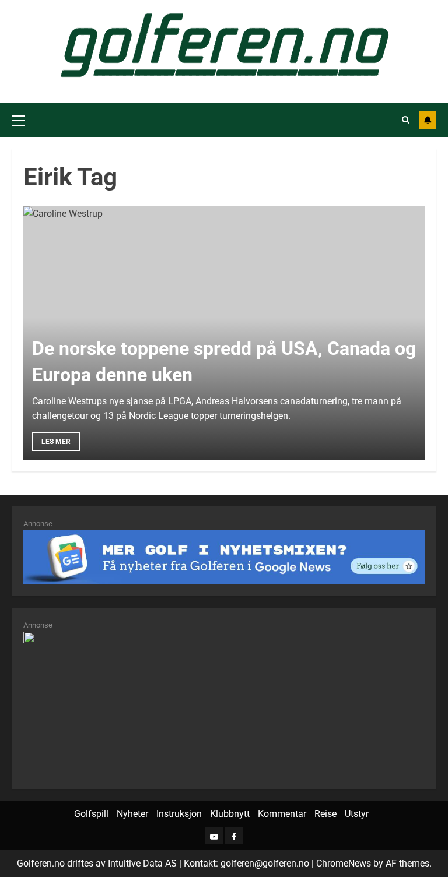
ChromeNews (343, 863)
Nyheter (132, 813)
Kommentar (282, 813)
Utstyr (357, 813)
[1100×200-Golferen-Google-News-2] (224, 556)
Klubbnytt (230, 813)
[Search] (406, 120)
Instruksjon (179, 813)
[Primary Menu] (18, 120)
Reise (325, 813)
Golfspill (91, 813)
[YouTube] (214, 835)
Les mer (56, 442)
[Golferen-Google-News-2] (110, 703)
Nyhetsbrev (427, 120)
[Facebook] (234, 835)
